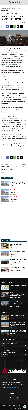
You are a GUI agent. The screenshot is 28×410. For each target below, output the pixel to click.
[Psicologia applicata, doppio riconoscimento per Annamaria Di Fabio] (5, 183)
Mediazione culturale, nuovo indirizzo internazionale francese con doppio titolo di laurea (7, 169)
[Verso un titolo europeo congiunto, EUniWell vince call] (5, 191)
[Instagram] (14, 398)
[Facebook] (7, 26)
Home (2, 7)
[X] (11, 26)
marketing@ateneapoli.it (13, 387)
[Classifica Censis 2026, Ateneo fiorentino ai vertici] (5, 199)
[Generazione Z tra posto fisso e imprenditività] (5, 246)
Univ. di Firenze (15, 7)
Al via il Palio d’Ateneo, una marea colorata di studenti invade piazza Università (17, 253)
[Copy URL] (21, 26)
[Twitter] (17, 398)
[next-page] (5, 204)
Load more (13, 275)
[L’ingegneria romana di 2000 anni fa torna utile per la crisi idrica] (5, 287)
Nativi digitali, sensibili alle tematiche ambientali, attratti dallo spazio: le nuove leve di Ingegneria (18, 269)
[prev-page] (2, 204)
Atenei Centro (8, 7)
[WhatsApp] (14, 26)
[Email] (18, 26)
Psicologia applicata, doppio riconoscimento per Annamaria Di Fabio (17, 184)
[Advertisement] (14, 223)
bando (10, 64)
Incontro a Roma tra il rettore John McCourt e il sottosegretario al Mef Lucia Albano (18, 261)
